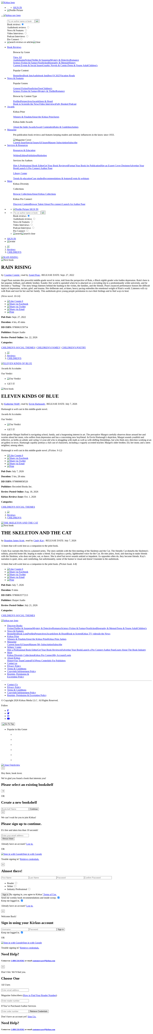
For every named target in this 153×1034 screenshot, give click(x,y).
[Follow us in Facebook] (8, 710)
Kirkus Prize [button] (13, 636)
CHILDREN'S (14, 252)
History (72, 62)
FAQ (33, 660)
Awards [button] (10, 106)
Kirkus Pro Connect (43, 655)
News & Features (15, 30)
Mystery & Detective (60, 60)
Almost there (7, 839)
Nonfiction (43, 62)
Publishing (32, 155)
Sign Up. (32, 1016)
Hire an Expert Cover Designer (115, 165)
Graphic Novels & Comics (55, 65)
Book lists (28, 75)
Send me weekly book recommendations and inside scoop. (29, 897)
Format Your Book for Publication (84, 165)
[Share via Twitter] (16, 306)
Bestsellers (18, 75)
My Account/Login (62, 655)
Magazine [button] (11, 129)
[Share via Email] (16, 309)
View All (17, 57)
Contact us (12, 663)
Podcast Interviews (16, 36)
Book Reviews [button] (14, 47)
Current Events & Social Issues (27, 65)
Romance (74, 60)
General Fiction (20, 88)
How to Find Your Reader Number (39, 995)
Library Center (20, 173)
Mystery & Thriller (47, 91)
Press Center (42, 660)
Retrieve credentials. (29, 859)
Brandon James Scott (14, 540)
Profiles (16, 101)
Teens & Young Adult (78, 65)
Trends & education (22, 178)
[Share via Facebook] (17, 304)
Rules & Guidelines (62, 127)
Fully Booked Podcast (65, 104)
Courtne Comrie (12, 275)
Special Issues (32, 142)
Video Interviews (15, 33)
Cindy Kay (39, 540)
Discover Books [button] (14, 625)
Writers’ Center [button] (14, 647)
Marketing (42, 155)
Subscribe (72, 142)
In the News (33, 104)
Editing (23, 155)
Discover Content (21, 204)
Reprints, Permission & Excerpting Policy (18, 675)
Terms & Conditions (16, 668)
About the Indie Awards (24, 127)
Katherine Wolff (12, 404)
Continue (34, 809)
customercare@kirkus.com (43, 961)
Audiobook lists (40, 75)
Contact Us (12, 684)
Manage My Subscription (41, 644)
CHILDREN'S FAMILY (48, 347)
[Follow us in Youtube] (8, 718)
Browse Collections (22, 194)
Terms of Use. (50, 894)
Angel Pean (34, 275)
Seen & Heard (46, 101)
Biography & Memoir (58, 62)
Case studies (37, 178)
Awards (35, 101)
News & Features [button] (15, 78)
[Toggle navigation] (2, 16)
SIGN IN (17, 7)
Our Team (19, 660)
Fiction (28, 60)
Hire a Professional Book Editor (22, 650)
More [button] (9, 181)
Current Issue (19, 142)
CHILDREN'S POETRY (74, 347)
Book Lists (22, 633)
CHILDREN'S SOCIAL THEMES (18, 347)
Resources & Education (24, 150)
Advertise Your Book (72, 650)
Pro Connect (13, 39)
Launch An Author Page (73, 204)
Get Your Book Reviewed (56, 165)
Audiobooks (19, 60)
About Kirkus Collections (44, 194)
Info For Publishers (57, 660)
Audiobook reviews (16, 27)
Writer (10, 886)
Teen (40, 88)
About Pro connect (53, 204)
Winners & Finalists (22, 117)
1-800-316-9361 (17, 961)
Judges (75, 127)
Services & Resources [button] (17, 145)
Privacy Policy (14, 666)
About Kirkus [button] (13, 658)
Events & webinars (80, 178)
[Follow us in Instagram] (8, 716)
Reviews (11, 249)
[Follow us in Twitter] (8, 713)
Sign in (5, 894)
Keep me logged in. (10, 900)
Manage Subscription (58, 142)
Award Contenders (44, 127)
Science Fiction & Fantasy (25, 62)
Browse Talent (37, 204)
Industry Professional (17, 889)
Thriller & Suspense (40, 60)
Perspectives (26, 101)
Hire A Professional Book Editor (28, 165)
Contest (27, 660)
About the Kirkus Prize (42, 117)
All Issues (43, 142)
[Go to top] (8, 724)
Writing (16, 155)
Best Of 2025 (54, 75)
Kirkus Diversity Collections (20, 655)
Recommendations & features (57, 178)
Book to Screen (20, 104)
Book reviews (14, 24)
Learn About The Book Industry (130, 650)
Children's (93, 65)
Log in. (29, 844)
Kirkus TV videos (90, 633)
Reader (10, 883)
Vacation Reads (67, 75)
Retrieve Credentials (39, 1011)
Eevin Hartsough (37, 404)
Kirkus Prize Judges (57, 639)
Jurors (56, 117)
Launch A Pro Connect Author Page (35, 168)
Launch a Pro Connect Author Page (98, 650)
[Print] (10, 312)
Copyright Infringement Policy (21, 671)
